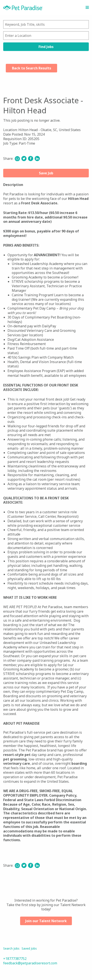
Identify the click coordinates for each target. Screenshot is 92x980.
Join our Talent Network (46, 921)
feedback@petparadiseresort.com (30, 963)
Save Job (46, 173)
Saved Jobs (29, 948)
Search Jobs (11, 948)
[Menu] (87, 7)
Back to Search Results (31, 68)
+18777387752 (15, 958)
